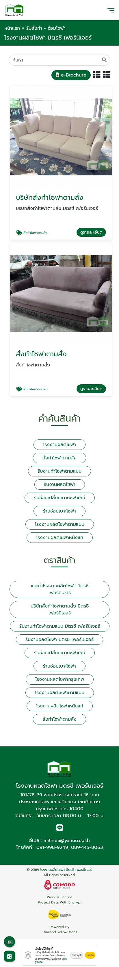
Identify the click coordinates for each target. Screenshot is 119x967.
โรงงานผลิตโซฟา (59, 444)
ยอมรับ (90, 955)
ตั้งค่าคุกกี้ (76, 955)
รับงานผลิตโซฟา (59, 484)
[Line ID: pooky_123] (59, 829)
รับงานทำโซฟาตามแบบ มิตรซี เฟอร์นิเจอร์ (59, 626)
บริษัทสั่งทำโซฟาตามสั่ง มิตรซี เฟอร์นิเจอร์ (60, 609)
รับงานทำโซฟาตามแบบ (59, 471)
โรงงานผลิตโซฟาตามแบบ (59, 524)
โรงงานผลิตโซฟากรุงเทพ (59, 679)
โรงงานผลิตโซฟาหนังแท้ (59, 537)
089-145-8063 (87, 847)
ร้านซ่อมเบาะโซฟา (59, 511)
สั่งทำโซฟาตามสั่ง (59, 457)
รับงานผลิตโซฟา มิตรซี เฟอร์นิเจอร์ (59, 639)
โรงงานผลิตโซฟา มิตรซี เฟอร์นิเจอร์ (66, 869)
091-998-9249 (52, 847)
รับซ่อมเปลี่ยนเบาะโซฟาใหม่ (59, 497)
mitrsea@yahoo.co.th (67, 840)
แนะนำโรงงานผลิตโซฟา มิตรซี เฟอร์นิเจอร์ (59, 589)
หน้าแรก (12, 28)
